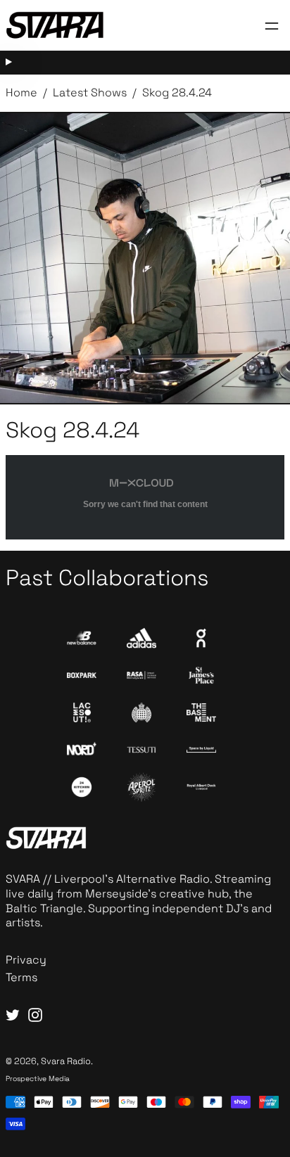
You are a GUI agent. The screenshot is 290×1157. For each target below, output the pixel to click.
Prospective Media (38, 1078)
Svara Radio (66, 1061)
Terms (21, 977)
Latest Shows (90, 92)
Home (21, 92)
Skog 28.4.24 (177, 92)
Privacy (26, 959)
